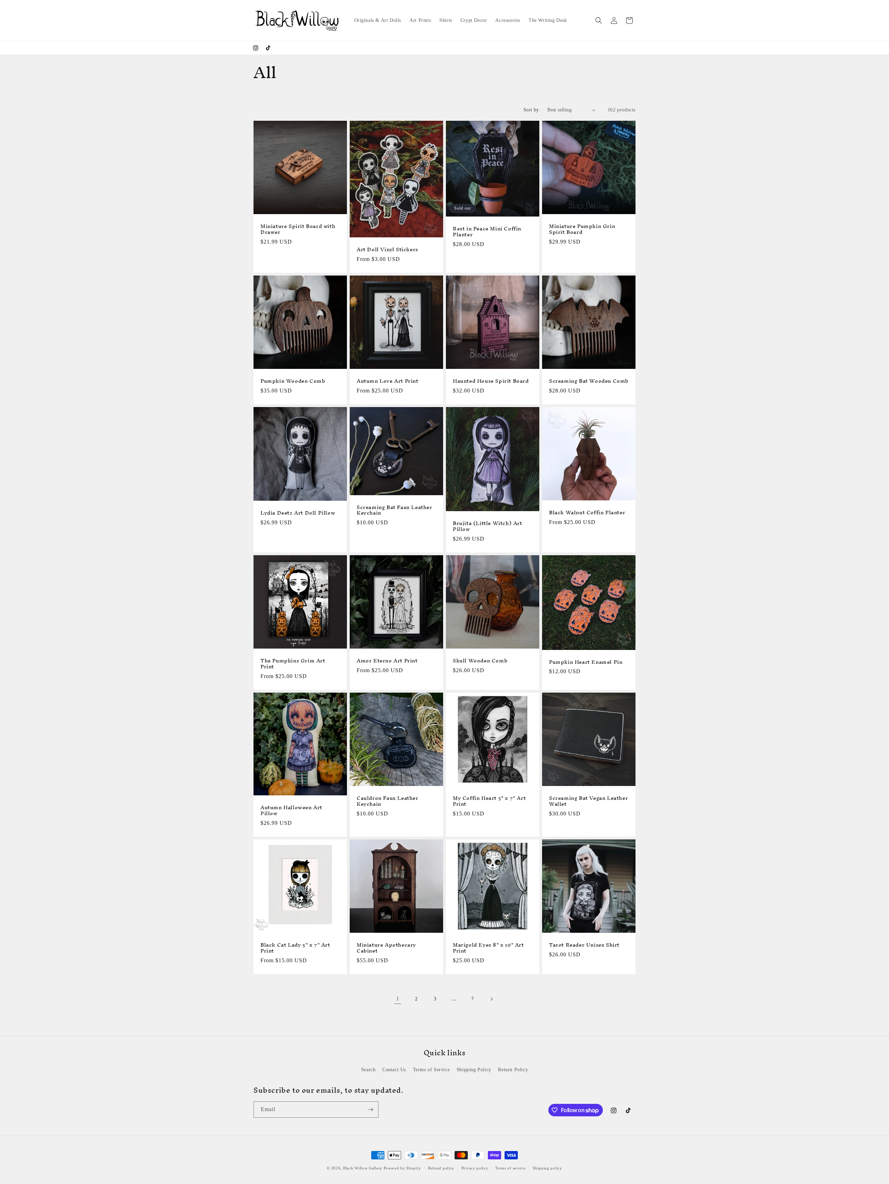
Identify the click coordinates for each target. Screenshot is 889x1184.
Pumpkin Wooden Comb (292, 381)
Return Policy (513, 1069)
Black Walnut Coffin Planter (587, 513)
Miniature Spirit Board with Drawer (297, 229)
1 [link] (397, 998)
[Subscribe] (370, 1109)
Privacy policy (475, 1168)
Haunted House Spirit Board (491, 381)
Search (368, 1069)
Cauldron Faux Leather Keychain (387, 801)
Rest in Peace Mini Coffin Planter (487, 232)
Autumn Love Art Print (387, 381)
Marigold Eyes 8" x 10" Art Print (488, 948)
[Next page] (491, 999)
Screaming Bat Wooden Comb (589, 381)
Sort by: (531, 109)
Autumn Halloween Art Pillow (291, 811)
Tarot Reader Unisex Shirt (584, 945)
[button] (598, 20)
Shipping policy (547, 1168)
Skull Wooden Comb (480, 661)
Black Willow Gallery (362, 1168)
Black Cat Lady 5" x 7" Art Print (295, 948)
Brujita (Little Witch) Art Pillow (487, 526)
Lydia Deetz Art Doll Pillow (297, 513)
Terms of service (510, 1168)
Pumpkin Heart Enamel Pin (585, 662)
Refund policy (441, 1168)
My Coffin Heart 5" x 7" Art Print (489, 801)
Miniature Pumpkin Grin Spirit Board (582, 229)
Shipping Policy (474, 1069)
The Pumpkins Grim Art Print (292, 664)
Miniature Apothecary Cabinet (386, 948)
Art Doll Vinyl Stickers (387, 250)
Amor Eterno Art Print (387, 661)
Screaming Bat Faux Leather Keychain (394, 510)
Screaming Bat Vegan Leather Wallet (588, 801)
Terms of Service (431, 1069)
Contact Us (394, 1069)
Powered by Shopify (402, 1168)
